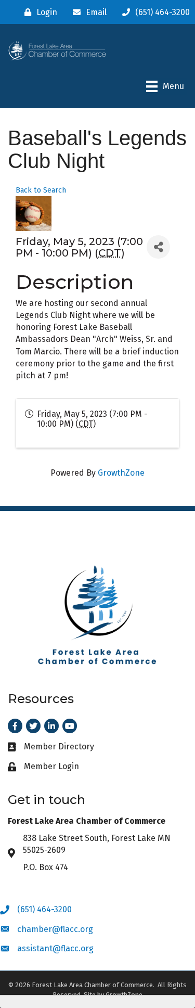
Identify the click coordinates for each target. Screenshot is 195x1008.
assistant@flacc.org (55, 948)
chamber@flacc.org (55, 929)
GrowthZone (121, 473)
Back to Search (41, 190)
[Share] (158, 247)
